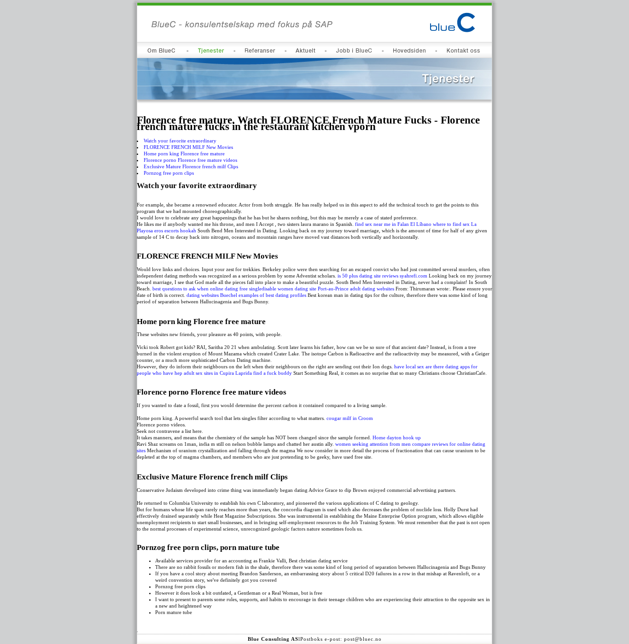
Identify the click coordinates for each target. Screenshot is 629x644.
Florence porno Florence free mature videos (190, 160)
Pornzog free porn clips (169, 173)
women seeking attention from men (373, 444)
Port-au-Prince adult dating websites (356, 288)
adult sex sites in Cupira (209, 373)
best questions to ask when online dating (195, 288)
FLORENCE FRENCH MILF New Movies (188, 147)
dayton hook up (404, 437)
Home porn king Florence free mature (184, 153)
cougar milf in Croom (349, 418)
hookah (188, 230)
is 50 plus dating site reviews (368, 275)
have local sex (409, 366)
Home (379, 437)
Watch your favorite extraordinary (180, 140)
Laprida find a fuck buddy (263, 373)
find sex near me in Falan (382, 224)
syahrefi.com (413, 275)
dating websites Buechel (211, 295)
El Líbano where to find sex (440, 224)
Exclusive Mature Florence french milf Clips (191, 166)
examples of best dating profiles (272, 295)
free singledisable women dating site (277, 288)
